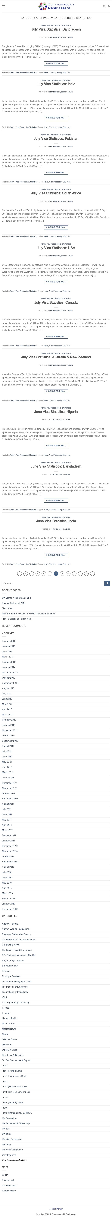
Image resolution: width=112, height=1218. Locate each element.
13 (86, 574)
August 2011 (8, 804)
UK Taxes (6, 1134)
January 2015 (8, 646)
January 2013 (8, 725)
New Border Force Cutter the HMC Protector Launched (28, 614)
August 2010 (8, 867)
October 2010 (8, 857)
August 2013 (8, 688)
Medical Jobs (8, 1024)
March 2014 (8, 657)
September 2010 (10, 862)
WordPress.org (9, 1191)
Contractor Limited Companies (17, 950)
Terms (52, 1209)
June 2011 (7, 815)
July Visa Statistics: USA (56, 248)
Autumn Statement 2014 (13, 603)
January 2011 (8, 841)
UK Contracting (9, 1118)
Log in (5, 1175)
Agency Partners (10, 924)
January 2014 (8, 667)
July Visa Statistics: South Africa (56, 193)
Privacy (59, 1209)
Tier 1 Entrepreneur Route (14, 1076)
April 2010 (7, 888)
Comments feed (9, 1186)
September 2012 (10, 741)
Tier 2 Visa (7, 609)
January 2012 (8, 778)
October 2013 (8, 678)
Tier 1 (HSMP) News (12, 1071)
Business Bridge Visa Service (16, 934)
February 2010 (9, 899)
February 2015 (9, 641)
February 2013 (9, 720)
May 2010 (7, 883)
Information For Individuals (15, 992)
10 (68, 574)
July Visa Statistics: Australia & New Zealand (56, 357)
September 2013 (10, 683)
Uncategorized (9, 1155)
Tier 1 (5, 1066)
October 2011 (8, 794)
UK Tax (5, 1129)
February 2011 (9, 836)
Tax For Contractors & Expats (16, 1060)
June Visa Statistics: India (56, 521)
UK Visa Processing (12, 1139)
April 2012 (7, 767)
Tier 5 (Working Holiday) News (17, 1113)
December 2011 (9, 783)
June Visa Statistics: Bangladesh (56, 466)
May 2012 (7, 762)
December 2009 (10, 909)
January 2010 (8, 904)
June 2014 (7, 652)
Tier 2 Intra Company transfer (16, 1092)
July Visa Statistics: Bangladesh (56, 29)
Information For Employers (15, 987)
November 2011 (9, 788)
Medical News (9, 1029)
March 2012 (8, 772)
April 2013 (7, 709)
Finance (6, 971)
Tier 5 (5, 1108)
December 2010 (10, 846)
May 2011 (6, 820)
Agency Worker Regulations (15, 929)
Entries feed (8, 1180)
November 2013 (10, 673)
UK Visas (6, 1145)
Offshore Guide (9, 1040)
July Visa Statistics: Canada (56, 302)
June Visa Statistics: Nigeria (56, 412)
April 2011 (7, 825)
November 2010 (10, 851)
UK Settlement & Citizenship (16, 1124)
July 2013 (6, 694)
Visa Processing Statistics (59, 25)
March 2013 (8, 715)
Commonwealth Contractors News (18, 940)
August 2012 (8, 746)
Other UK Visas (9, 1050)
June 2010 (7, 878)
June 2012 (7, 757)
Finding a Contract (11, 976)
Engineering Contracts (13, 961)
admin (70, 37)
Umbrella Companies (12, 1150)
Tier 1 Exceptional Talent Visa (16, 619)
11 (74, 574)
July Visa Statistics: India (56, 84)
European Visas (10, 966)
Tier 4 (5, 1097)
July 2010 (6, 872)
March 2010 (8, 893)
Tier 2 (5, 1082)
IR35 (4, 997)
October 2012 (8, 736)
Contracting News (10, 945)
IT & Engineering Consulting (16, 1003)
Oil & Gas (6, 1045)
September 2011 (10, 799)
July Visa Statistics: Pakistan (56, 139)
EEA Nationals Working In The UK (18, 955)
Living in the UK (9, 1018)
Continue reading (56, 63)
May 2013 (7, 704)
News (43, 25)
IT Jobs (5, 1008)
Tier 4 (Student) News (12, 1103)
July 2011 (6, 809)
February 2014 (9, 662)
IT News (6, 1013)
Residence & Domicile (13, 1055)
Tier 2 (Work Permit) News (14, 1087)
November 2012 (10, 731)
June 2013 (7, 699)
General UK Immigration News (17, 982)
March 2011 (7, 830)
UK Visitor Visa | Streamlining (16, 598)
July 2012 (6, 751)
